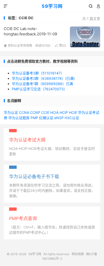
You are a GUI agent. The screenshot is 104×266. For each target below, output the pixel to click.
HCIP (64, 112)
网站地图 (78, 254)
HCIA (54, 112)
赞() (60, 45)
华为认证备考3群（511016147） (38, 73)
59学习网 (52, 6)
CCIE (45, 112)
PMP (34, 118)
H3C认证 (72, 118)
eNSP (59, 118)
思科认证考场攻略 (18, 45)
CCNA (24, 112)
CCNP (35, 112)
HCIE (73, 112)
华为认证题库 (19, 118)
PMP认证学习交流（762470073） (39, 89)
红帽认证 (46, 118)
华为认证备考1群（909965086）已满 (42, 84)
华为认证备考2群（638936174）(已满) (43, 78)
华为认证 (11, 112)
